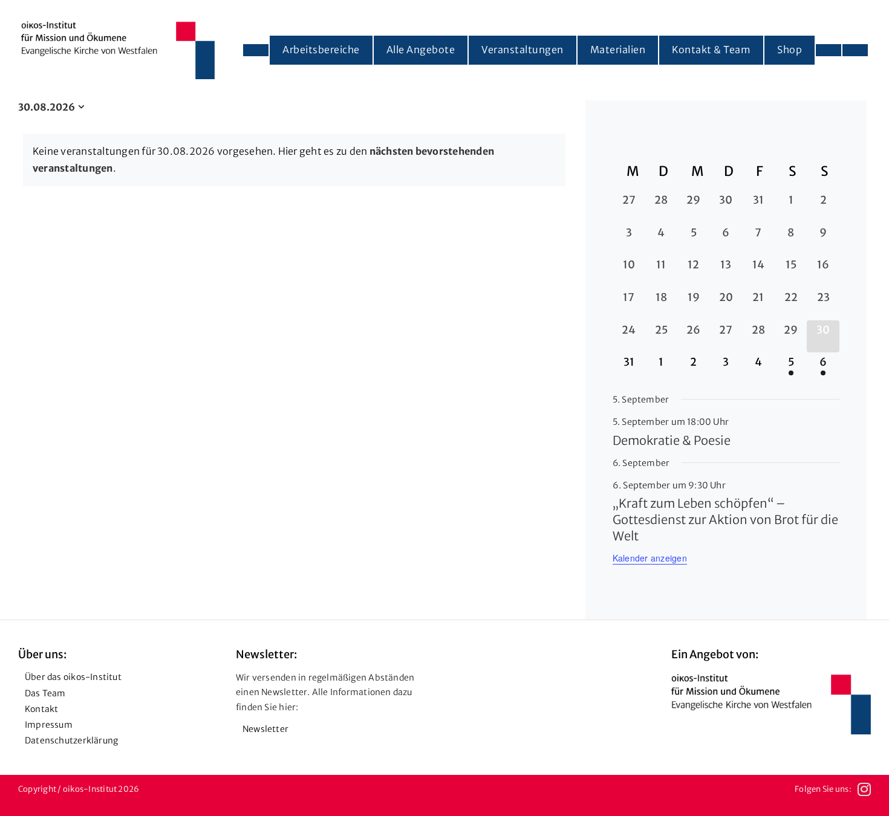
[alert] (294, 160)
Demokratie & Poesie (672, 440)
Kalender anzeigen (650, 558)
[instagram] (864, 789)
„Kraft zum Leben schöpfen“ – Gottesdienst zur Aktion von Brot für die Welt (725, 519)
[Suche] (855, 50)
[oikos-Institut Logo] (118, 26)
